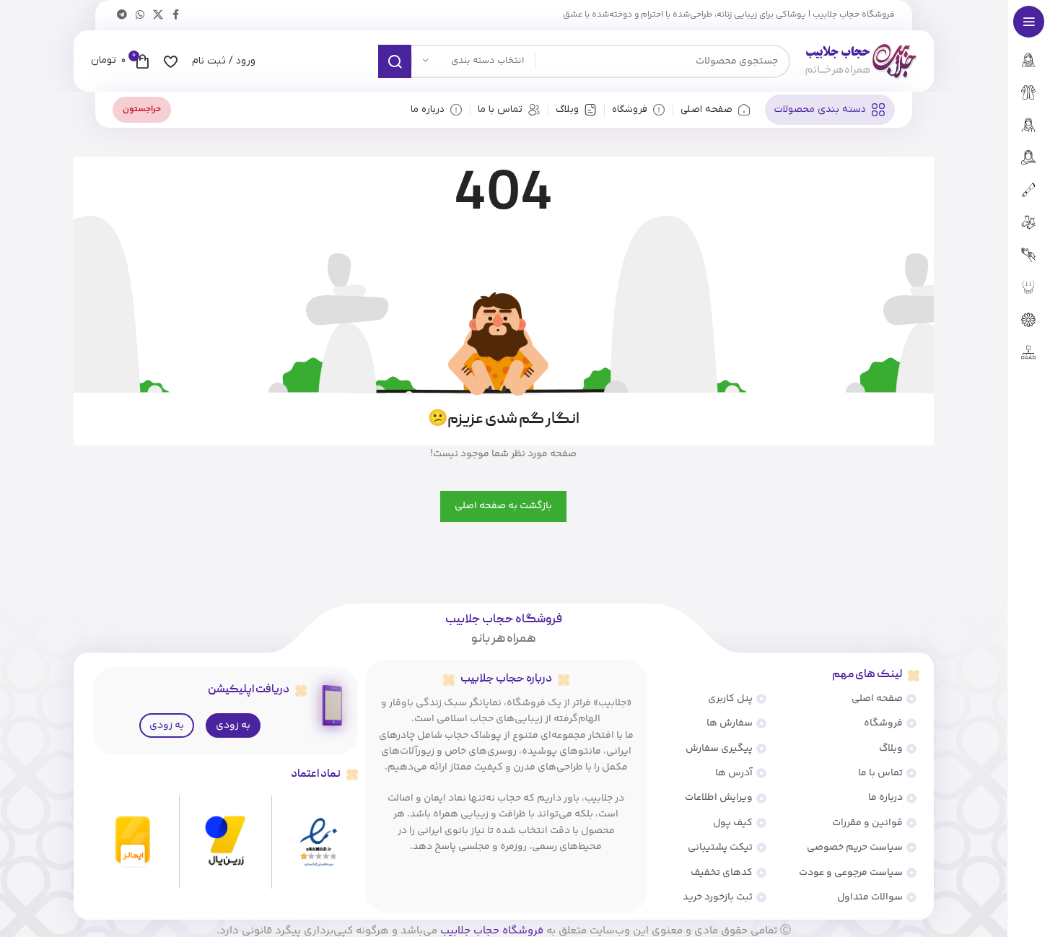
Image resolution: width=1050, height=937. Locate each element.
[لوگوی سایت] (860, 61)
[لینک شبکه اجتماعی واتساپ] (140, 15)
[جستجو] (394, 61)
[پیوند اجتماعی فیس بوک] (176, 15)
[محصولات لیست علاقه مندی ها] (171, 61)
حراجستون (142, 109)
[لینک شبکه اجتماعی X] (158, 15)
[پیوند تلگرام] (122, 15)
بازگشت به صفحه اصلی (503, 506)
